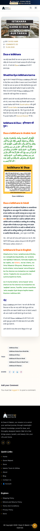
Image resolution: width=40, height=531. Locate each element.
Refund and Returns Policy (12, 502)
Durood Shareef (22, 116)
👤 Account (7, 484)
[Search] (31, 8)
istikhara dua (13, 347)
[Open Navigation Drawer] (36, 8)
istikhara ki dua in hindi (17, 358)
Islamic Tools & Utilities (11, 468)
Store (5, 464)
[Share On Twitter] (13, 372)
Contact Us (7, 480)
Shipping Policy (8, 498)
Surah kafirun (25, 104)
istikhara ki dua (14, 355)
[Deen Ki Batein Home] (6, 8)
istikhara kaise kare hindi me (19, 351)
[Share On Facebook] (9, 372)
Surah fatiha (13, 107)
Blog (4, 476)
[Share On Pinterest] (21, 372)
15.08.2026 (10, 47)
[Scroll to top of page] (34, 525)
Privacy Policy (8, 510)
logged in (15, 390)
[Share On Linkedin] (17, 372)
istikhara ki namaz (15, 365)
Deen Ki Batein (24, 525)
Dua (16, 65)
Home (5, 457)
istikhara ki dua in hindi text (18, 362)
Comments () (12, 44)
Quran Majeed (8, 460)
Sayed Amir (13, 41)
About (5, 472)
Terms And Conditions (11, 506)
